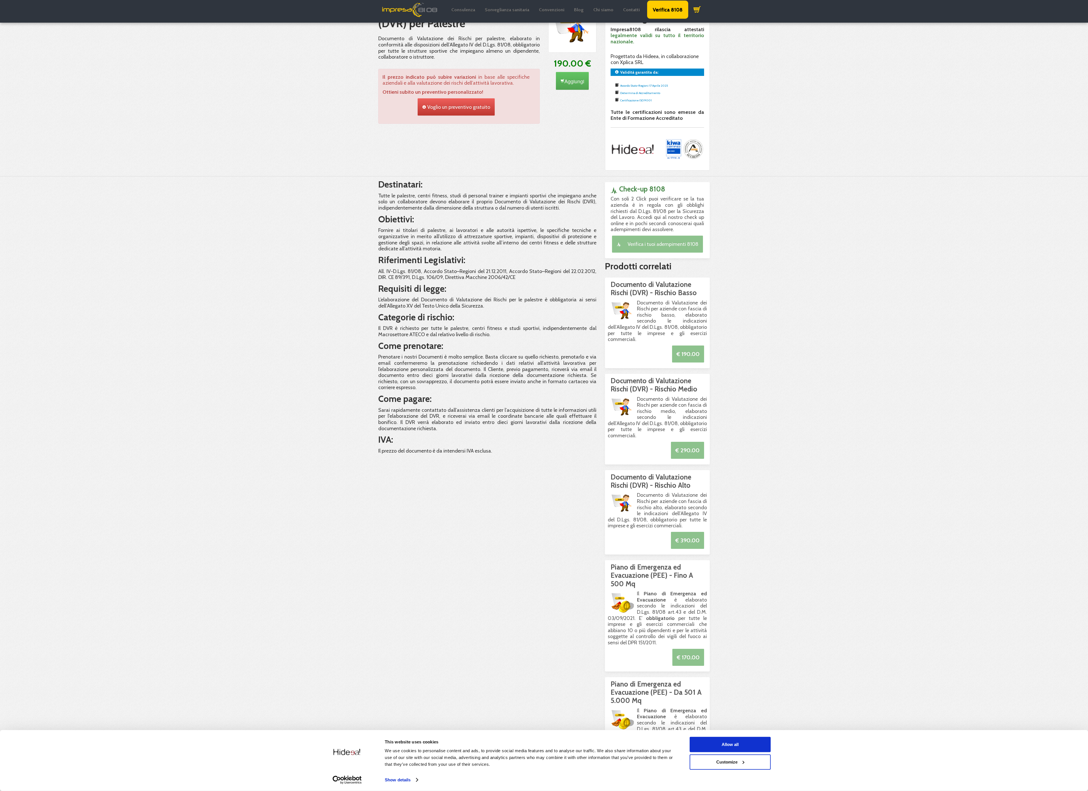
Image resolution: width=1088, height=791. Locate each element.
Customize (727, 761)
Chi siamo (603, 9)
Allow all (730, 744)
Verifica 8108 (668, 10)
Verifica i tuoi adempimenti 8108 (662, 244)
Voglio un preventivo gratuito (458, 107)
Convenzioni (551, 9)
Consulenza (463, 9)
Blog (579, 9)
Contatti (631, 9)
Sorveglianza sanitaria (507, 9)
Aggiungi (574, 81)
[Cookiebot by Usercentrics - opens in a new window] (347, 780)
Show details (398, 779)
